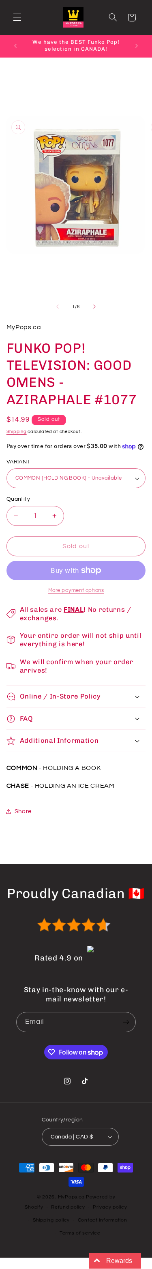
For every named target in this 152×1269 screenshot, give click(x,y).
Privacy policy (110, 1207)
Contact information (102, 1220)
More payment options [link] (76, 590)
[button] (17, 17)
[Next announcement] (137, 46)
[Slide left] (57, 306)
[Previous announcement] (15, 46)
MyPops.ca (71, 1197)
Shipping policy (51, 1220)
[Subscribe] (126, 1022)
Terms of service (80, 1233)
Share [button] (23, 811)
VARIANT (18, 462)
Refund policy (68, 1207)
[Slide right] (94, 306)
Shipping (16, 431)
